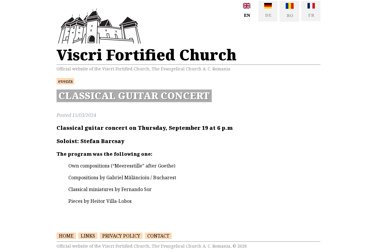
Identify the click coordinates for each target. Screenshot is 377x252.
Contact (158, 236)
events (65, 81)
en (246, 15)
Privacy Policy (121, 236)
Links (88, 236)
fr (310, 15)
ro (289, 15)
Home (66, 236)
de (268, 15)
